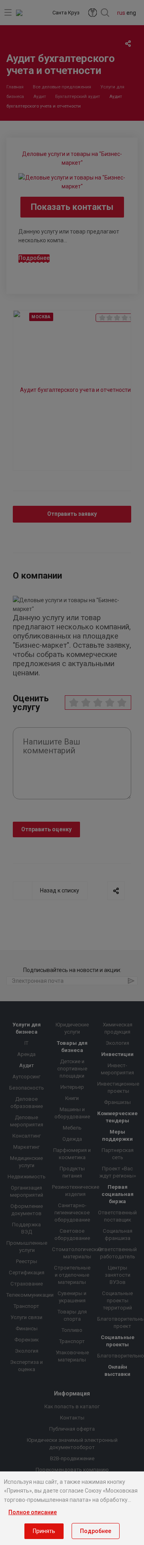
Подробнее (95, 1531)
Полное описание (32, 1512)
